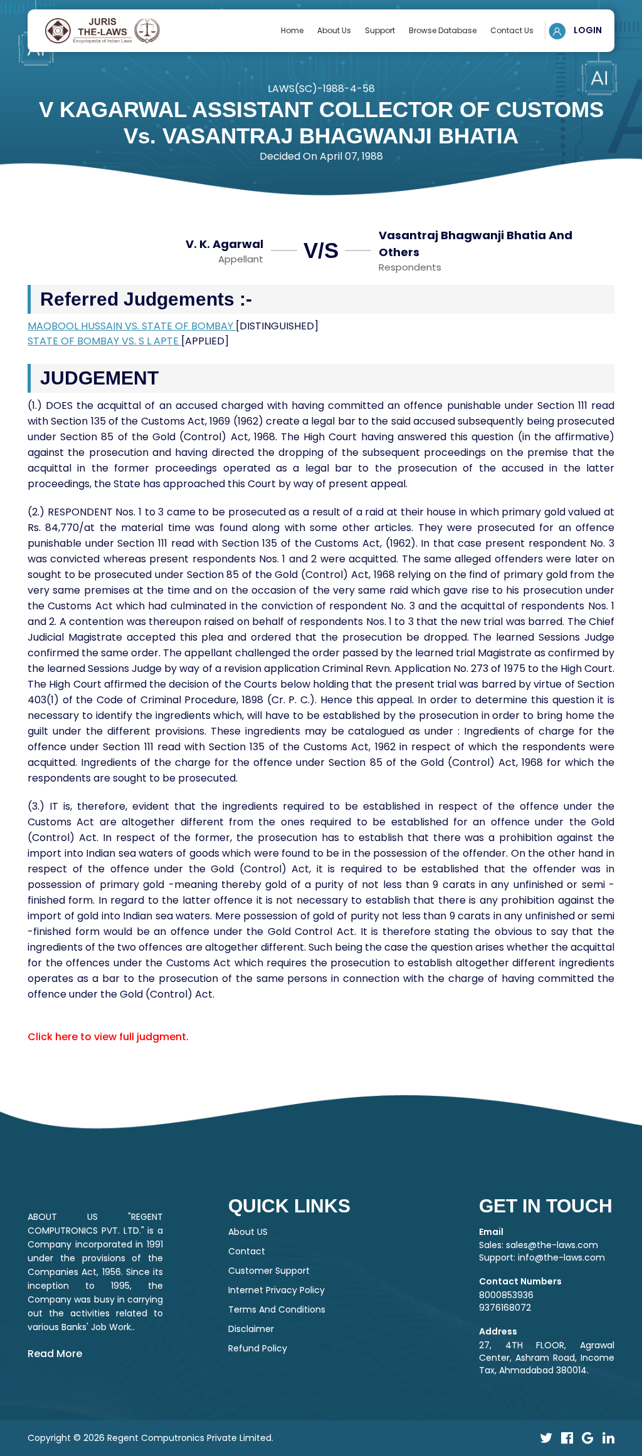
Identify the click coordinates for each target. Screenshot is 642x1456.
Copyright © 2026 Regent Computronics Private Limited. (150, 1438)
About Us (334, 30)
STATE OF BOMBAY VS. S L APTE (104, 341)
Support (380, 30)
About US (248, 1232)
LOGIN (587, 30)
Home (292, 30)
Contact (246, 1251)
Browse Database (442, 30)
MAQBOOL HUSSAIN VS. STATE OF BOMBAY (132, 326)
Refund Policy (257, 1348)
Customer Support (269, 1271)
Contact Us (512, 30)
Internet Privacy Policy (276, 1290)
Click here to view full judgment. (108, 1037)
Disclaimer (251, 1329)
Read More (55, 1353)
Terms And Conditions (276, 1309)
